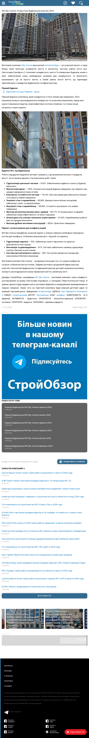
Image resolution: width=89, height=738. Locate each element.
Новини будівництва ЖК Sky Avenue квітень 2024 (28, 439)
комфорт (61, 295)
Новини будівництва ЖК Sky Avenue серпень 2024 (28, 408)
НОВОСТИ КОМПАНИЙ (13, 468)
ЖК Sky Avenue (42, 277)
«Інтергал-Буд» (45, 291)
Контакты (8, 666)
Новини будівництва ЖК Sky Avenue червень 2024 (28, 423)
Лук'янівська (42, 295)
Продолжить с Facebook (74, 461)
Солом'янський (20, 295)
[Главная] (16, 3)
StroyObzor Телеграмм (15, 711)
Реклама (8, 671)
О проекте (8, 676)
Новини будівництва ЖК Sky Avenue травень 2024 (28, 431)
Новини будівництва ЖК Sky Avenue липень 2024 (28, 416)
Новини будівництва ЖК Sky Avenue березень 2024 (29, 447)
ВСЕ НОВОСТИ (44, 595)
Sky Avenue (27, 65)
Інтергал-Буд (52, 65)
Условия (8, 686)
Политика (8, 681)
